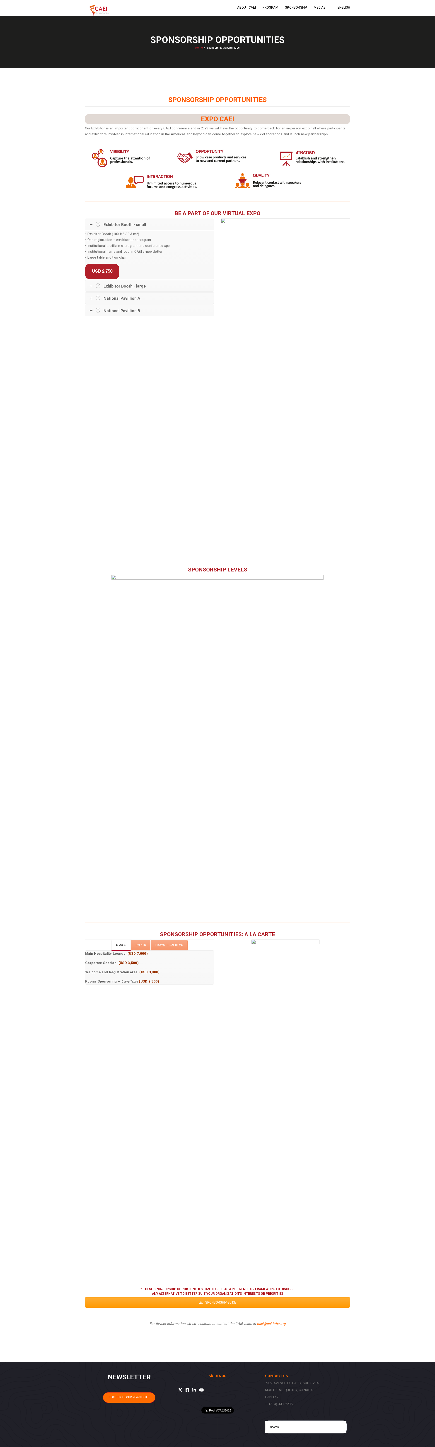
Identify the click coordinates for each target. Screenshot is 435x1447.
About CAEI (246, 7)
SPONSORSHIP (296, 7)
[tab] (121, 945)
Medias (320, 7)
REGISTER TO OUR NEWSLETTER (129, 1397)
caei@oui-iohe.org (271, 1324)
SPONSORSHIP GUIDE (220, 1302)
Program (270, 7)
